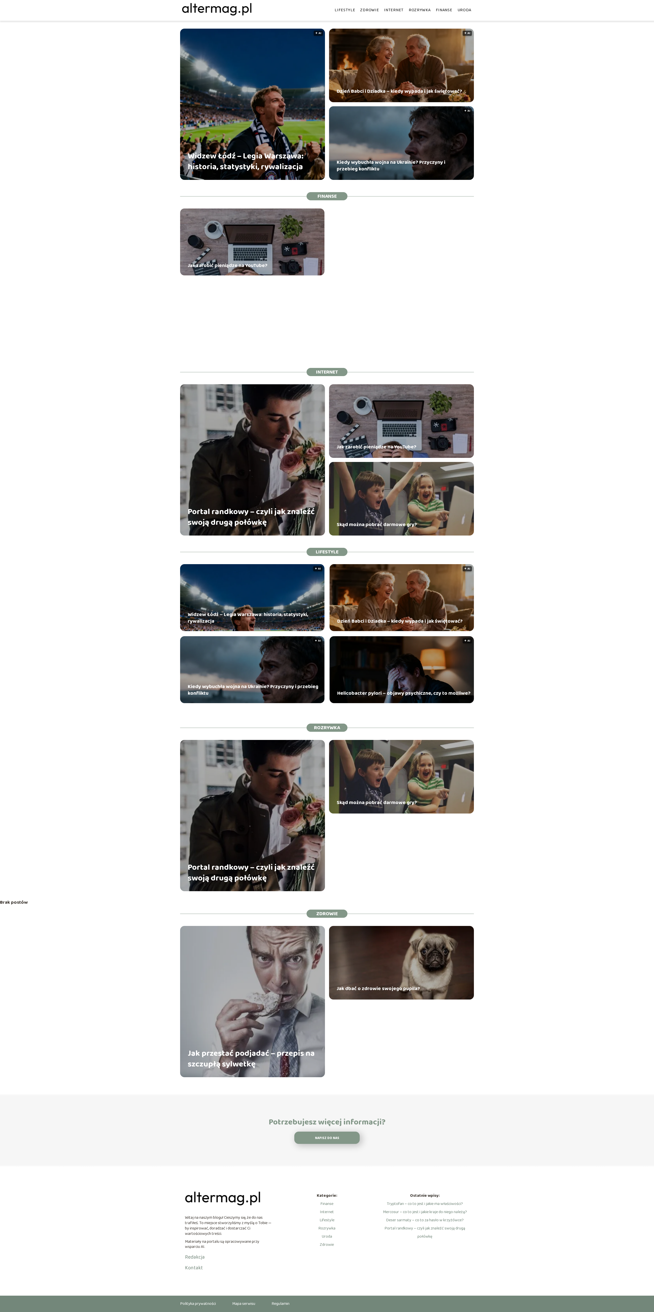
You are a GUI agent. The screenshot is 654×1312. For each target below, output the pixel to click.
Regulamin (280, 1304)
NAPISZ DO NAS (327, 1138)
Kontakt (194, 1267)
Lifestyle (345, 10)
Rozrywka (420, 10)
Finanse (444, 10)
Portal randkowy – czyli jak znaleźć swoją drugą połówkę (251, 517)
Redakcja (195, 1257)
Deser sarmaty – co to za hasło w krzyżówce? (425, 1220)
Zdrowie (369, 10)
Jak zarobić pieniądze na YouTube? (227, 265)
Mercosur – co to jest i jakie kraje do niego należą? (425, 1212)
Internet (394, 10)
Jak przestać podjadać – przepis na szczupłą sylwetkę (251, 1059)
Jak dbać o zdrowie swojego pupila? (378, 988)
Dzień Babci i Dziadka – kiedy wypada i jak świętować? (399, 91)
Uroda (465, 10)
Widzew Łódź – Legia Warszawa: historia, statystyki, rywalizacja (245, 161)
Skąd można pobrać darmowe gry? (377, 524)
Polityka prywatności (198, 1304)
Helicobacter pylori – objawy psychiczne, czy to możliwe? (404, 693)
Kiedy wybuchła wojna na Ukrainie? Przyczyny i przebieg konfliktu (391, 165)
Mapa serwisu (243, 1304)
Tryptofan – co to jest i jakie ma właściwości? (425, 1204)
